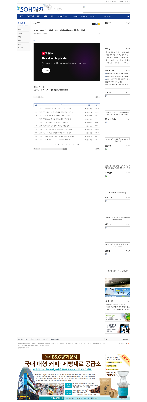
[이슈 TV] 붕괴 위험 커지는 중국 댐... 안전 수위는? (54, 115)
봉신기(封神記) (110, 119)
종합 (19, 44)
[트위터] (93, 24)
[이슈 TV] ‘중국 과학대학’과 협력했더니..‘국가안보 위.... (56, 129)
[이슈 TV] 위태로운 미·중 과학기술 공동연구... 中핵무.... (56, 112)
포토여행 (108, 146)
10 (78, 144)
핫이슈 (20, 33)
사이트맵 (120, 1)
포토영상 (108, 173)
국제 (19, 37)
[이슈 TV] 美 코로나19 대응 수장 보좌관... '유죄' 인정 (55, 119)
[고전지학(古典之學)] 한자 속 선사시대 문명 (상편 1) (124, 84)
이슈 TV (20, 48)
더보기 (128, 23)
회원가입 (114, 1)
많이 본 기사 (109, 70)
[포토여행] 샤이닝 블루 (114, 82)
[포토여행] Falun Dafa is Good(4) (117, 76)
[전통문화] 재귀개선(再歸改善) (118, 271)
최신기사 (20, 29)
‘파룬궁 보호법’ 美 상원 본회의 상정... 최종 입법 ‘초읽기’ (124, 55)
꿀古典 (107, 251)
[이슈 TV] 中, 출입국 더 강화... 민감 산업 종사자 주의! (55, 108)
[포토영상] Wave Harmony (117, 193)
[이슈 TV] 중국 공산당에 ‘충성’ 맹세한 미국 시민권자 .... (56, 133)
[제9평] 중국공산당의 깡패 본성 (116, 304)
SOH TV (108, 92)
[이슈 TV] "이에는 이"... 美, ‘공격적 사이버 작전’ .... (54, 122)
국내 (19, 40)
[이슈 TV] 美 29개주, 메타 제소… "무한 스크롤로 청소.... (56, 140)
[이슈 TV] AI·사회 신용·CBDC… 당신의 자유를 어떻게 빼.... (57, 136)
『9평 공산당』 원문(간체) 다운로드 (118, 309)
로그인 (107, 1)
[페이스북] (96, 24)
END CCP (108, 197)
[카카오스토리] (99, 24)
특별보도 (108, 23)
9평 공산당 (109, 301)
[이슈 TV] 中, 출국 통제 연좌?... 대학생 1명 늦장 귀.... (55, 126)
